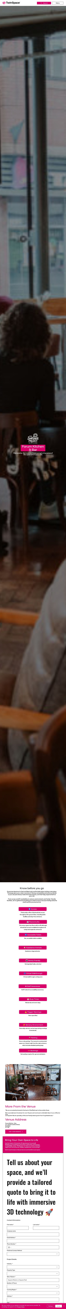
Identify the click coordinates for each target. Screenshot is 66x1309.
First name (10, 1224)
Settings (50, 1306)
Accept (58, 1306)
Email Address (11, 1237)
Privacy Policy (20, 1307)
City (8, 1302)
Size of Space (11, 1276)
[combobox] (33, 1254)
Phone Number (11, 1244)
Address (10, 1296)
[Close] (64, 1306)
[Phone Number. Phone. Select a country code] (9, 1247)
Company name (11, 1231)
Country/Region (12, 1289)
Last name (36, 1224)
